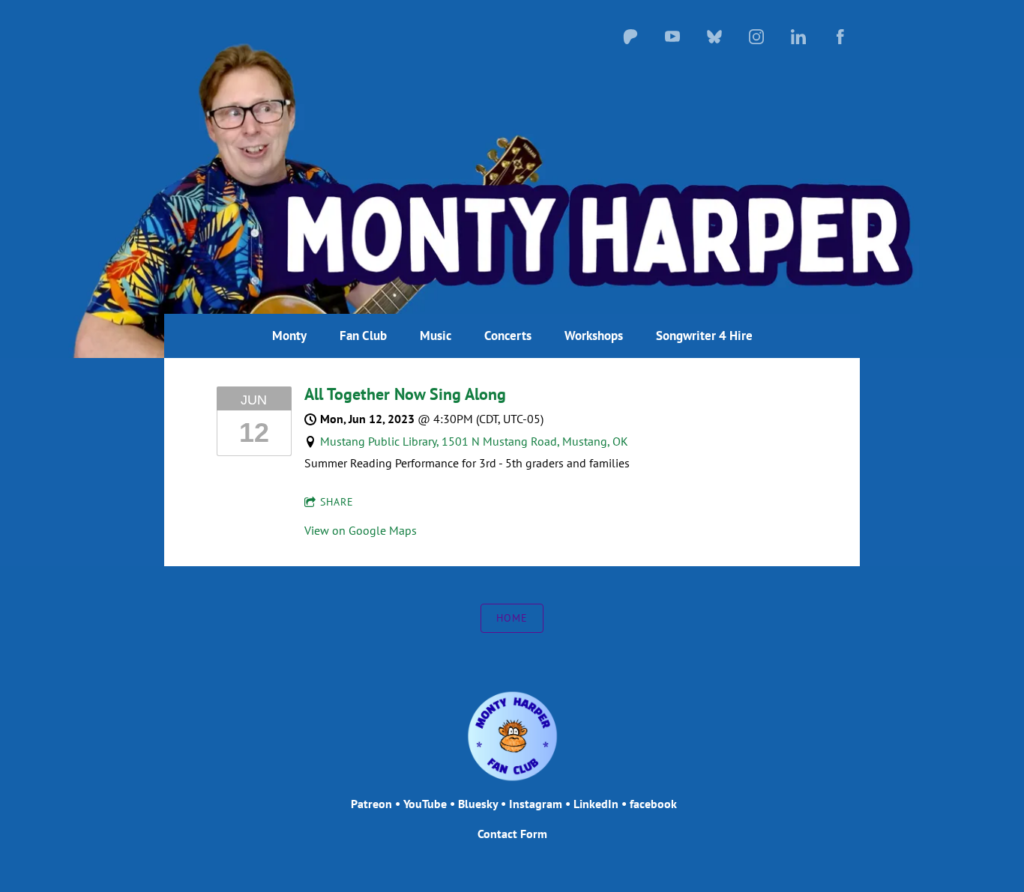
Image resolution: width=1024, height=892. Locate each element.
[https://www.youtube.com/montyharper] (672, 36)
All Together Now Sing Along (405, 393)
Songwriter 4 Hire (704, 335)
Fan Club (363, 335)
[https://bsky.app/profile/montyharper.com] (714, 36)
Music (435, 335)
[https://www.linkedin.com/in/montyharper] (798, 36)
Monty (289, 335)
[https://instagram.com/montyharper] (756, 36)
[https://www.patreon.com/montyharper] (630, 36)
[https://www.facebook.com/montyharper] (840, 36)
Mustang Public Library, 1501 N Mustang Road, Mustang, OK (474, 441)
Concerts (507, 335)
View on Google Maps (360, 530)
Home (512, 618)
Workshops (593, 335)
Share (337, 502)
